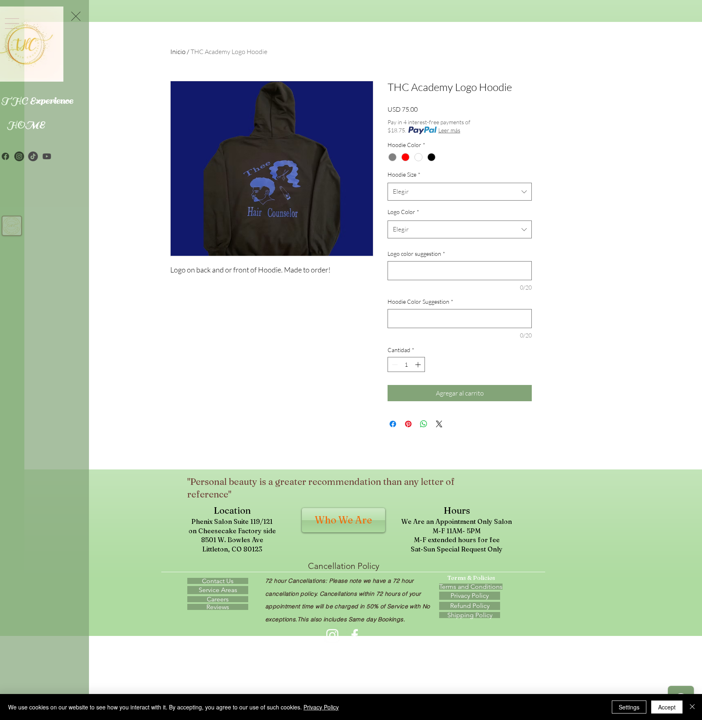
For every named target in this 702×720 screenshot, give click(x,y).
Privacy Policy (321, 707)
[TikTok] (70, 156)
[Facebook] (42, 156)
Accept (667, 707)
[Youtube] (84, 156)
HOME (63, 124)
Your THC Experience (63, 100)
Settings (629, 707)
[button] (112, 16)
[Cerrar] (692, 707)
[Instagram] (56, 156)
